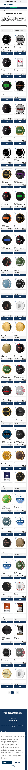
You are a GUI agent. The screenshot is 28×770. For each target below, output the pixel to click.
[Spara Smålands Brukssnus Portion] (3, 538)
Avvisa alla (18, 762)
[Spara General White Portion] (16, 279)
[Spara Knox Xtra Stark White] (16, 236)
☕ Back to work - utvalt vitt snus (13, 1)
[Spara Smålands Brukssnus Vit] (16, 430)
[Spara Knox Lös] (16, 214)
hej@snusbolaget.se (14, 720)
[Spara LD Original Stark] (3, 257)
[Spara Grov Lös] (16, 538)
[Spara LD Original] (3, 301)
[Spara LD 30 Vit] (16, 669)
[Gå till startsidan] (8, 5)
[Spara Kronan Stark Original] (3, 365)
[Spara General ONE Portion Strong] (16, 81)
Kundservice (3, 731)
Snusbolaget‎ (3, 10)
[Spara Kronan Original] (16, 126)
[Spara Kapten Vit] (3, 561)
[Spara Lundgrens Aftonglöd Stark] (3, 386)
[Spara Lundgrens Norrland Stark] (16, 192)
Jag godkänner (7, 762)
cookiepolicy (4, 752)
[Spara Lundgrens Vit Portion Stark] (16, 104)
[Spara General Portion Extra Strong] (3, 407)
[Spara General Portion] (3, 170)
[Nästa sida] (17, 692)
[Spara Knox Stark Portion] (3, 192)
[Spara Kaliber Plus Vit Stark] (16, 386)
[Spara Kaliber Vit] (3, 279)
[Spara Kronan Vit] (16, 257)
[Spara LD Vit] (16, 301)
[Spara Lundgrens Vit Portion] (16, 35)
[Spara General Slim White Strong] (16, 148)
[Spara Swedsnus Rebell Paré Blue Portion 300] (3, 472)
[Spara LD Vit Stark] (16, 582)
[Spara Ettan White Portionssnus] (3, 669)
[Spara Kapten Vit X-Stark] (16, 495)
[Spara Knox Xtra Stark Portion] (16, 344)
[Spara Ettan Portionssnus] (3, 451)
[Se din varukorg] (25, 4)
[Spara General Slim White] (3, 148)
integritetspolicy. (5, 758)
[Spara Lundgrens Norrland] (3, 81)
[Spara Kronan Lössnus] (3, 344)
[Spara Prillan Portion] (16, 626)
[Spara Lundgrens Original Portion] (3, 430)
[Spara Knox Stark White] (3, 126)
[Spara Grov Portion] (16, 451)
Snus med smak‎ (15, 10)
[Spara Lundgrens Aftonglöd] (16, 407)
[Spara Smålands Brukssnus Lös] (16, 472)
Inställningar (12, 766)
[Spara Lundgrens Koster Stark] (3, 236)
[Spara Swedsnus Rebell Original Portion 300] (3, 603)
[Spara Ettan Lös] (16, 323)
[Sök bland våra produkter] (20, 4)
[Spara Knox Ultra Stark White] (16, 365)
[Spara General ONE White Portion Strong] (3, 35)
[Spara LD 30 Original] (3, 582)
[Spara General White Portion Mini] (3, 648)
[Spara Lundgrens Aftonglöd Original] (3, 626)
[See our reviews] (13, 7)
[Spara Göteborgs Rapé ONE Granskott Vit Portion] (3, 495)
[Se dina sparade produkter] (22, 4)
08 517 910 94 (14, 722)
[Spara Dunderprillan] (16, 603)
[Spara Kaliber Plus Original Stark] (16, 648)
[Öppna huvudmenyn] (2, 4)
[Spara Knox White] (3, 58)
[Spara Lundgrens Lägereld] (3, 214)
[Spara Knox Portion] (3, 104)
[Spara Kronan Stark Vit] (16, 561)
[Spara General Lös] (3, 323)
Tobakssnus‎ (9, 10)
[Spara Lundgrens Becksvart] (16, 170)
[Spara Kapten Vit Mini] (16, 517)
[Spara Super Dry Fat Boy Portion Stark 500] (16, 58)
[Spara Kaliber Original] (3, 517)
